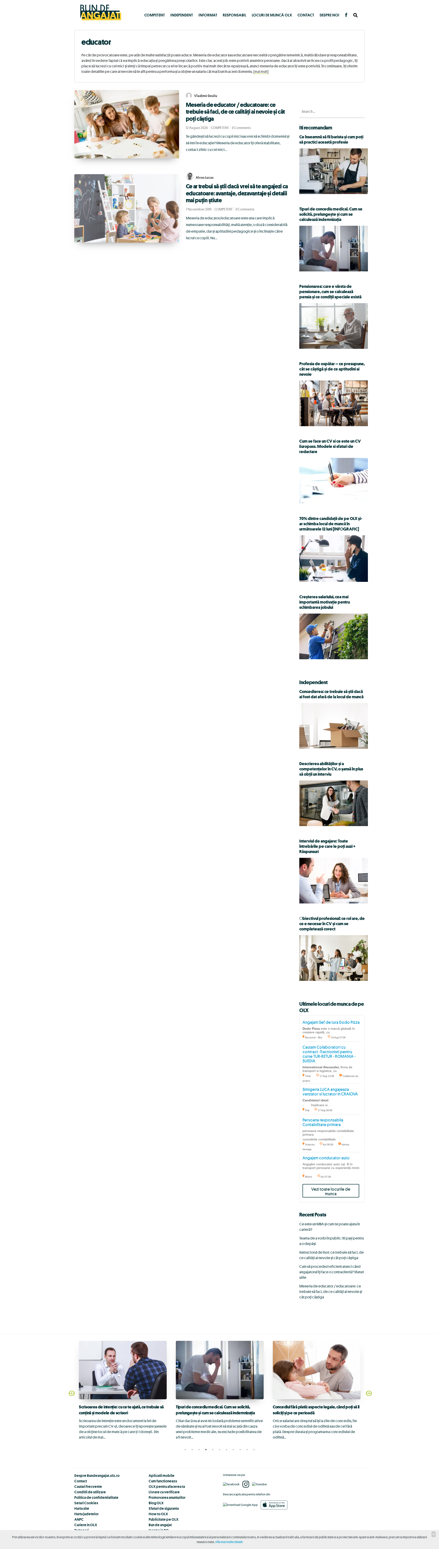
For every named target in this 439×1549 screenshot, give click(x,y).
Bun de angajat (160, 1525)
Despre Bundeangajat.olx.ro (97, 1475)
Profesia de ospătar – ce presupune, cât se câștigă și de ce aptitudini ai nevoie (332, 369)
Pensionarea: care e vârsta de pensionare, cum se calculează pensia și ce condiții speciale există (330, 291)
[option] (123, 1390)
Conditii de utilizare (90, 1492)
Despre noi (329, 15)
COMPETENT (154, 15)
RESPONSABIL (234, 15)
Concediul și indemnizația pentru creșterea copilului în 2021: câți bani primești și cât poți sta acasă (312, 1418)
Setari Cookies (86, 1503)
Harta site (81, 1508)
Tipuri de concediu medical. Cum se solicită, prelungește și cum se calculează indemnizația (330, 214)
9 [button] (240, 1449)
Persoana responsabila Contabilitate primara (322, 1122)
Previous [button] (71, 1393)
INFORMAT (207, 15)
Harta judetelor (86, 1514)
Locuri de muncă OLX (272, 15)
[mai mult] (261, 71)
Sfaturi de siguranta (164, 1508)
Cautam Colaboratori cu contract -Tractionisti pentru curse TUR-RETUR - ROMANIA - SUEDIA (329, 1054)
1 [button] (185, 1449)
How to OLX (158, 1514)
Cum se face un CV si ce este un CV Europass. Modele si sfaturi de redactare (330, 446)
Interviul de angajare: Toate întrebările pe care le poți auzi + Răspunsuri (327, 846)
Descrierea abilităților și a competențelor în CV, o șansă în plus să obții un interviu (331, 769)
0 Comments (241, 128)
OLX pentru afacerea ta (167, 1486)
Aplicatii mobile (161, 1475)
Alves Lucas (205, 177)
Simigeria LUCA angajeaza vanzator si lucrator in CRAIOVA (330, 1091)
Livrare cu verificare (164, 1492)
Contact (305, 15)
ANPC (79, 1519)
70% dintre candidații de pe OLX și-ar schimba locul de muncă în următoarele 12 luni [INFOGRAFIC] (330, 523)
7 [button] (226, 1449)
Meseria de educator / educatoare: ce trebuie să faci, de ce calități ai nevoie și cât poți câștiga (235, 111)
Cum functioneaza (163, 1481)
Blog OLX (156, 1503)
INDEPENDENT (181, 15)
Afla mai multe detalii (229, 1542)
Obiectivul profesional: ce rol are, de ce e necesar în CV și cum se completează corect (332, 923)
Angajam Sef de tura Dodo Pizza (331, 1022)
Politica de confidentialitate (96, 1497)
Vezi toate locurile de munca (330, 1191)
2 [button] (192, 1449)
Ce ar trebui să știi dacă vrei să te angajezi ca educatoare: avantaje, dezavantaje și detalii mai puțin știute (237, 193)
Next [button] (368, 1393)
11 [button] (254, 1449)
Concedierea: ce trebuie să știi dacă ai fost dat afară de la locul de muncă (331, 694)
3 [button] (199, 1449)
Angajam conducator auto (326, 1157)
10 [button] (247, 1449)
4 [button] (205, 1449)
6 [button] (219, 1449)
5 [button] (212, 1449)
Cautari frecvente (88, 1486)
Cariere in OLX (85, 1525)
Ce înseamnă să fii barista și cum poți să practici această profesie (331, 139)
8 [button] (233, 1449)
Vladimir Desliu (205, 96)
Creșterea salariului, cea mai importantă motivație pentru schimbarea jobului (324, 602)
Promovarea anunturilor (167, 1497)
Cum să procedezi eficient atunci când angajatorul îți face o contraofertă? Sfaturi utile (331, 1271)
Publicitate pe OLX (164, 1519)
